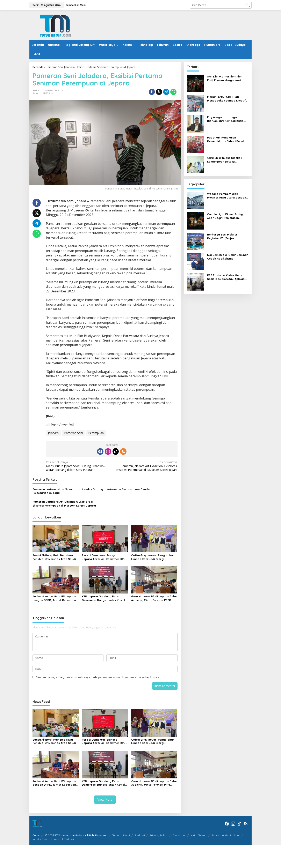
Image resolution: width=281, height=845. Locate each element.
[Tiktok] (116, 451)
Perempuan (96, 433)
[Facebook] (100, 451)
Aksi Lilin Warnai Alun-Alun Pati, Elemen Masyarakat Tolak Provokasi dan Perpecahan (224, 78)
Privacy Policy (158, 835)
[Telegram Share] (166, 92)
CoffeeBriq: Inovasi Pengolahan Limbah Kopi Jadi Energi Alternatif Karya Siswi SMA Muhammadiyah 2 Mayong (152, 557)
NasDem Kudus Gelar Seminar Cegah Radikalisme (227, 256)
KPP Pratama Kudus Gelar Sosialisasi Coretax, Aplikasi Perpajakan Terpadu (226, 277)
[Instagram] (108, 451)
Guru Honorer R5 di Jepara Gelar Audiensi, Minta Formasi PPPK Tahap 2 (154, 598)
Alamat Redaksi (64, 839)
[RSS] (123, 451)
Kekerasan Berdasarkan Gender (129, 489)
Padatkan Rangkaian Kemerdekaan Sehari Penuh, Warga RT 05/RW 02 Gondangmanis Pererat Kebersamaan (226, 139)
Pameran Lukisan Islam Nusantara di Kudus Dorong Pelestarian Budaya (68, 490)
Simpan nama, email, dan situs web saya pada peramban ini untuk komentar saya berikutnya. (98, 677)
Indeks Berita (41, 839)
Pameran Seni (73, 433)
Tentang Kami (121, 835)
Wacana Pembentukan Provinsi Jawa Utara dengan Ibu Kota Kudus (226, 195)
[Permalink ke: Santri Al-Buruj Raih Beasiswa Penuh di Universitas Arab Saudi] (56, 538)
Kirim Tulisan (199, 835)
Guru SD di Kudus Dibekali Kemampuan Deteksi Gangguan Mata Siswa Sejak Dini (226, 159)
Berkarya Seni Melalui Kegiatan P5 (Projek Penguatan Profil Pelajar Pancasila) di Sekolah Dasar (226, 236)
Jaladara (53, 433)
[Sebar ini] (152, 92)
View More (105, 799)
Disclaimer (179, 835)
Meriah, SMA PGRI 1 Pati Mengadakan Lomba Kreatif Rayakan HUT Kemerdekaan (226, 98)
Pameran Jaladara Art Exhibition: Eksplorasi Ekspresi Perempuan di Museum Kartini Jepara (146, 465)
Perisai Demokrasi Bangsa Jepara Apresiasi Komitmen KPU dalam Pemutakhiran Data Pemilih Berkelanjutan (103, 557)
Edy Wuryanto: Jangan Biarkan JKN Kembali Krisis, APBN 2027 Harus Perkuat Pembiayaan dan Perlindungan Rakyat (225, 119)
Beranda (38, 67)
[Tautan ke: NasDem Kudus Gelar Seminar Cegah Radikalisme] (195, 261)
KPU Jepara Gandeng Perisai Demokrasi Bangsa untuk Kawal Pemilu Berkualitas (103, 598)
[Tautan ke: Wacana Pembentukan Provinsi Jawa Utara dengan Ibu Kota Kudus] (195, 200)
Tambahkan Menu (75, 5)
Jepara (36, 93)
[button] (248, 5)
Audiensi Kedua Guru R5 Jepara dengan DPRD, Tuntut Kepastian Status (54, 598)
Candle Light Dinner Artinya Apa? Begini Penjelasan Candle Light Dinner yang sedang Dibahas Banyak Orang (226, 216)
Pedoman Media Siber (225, 835)
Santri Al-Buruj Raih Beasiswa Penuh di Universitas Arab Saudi (54, 557)
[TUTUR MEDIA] (55, 25)
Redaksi (140, 835)
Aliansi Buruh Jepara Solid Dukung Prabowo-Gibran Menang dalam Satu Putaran (75, 465)
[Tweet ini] (159, 92)
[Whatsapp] (173, 92)
